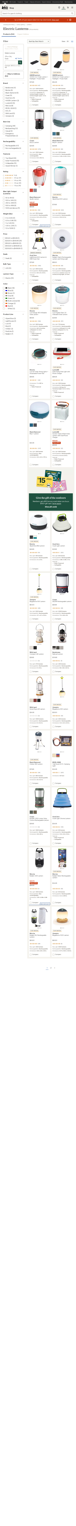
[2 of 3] (39, 533)
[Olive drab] (58, 647)
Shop (12, 8)
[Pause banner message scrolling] (70, 20)
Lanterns (29, 24)
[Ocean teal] (35, 537)
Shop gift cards (51, 507)
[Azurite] (54, 133)
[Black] (35, 425)
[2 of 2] (39, 186)
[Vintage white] (61, 647)
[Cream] (31, 647)
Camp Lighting (21, 24)
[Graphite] (35, 190)
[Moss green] (31, 812)
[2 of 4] (38, 69)
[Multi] (58, 755)
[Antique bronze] (54, 647)
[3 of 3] (40, 533)
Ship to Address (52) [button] (12, 75)
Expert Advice (23, 34)
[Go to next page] (54, 968)
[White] (31, 700)
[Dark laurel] (58, 133)
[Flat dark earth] (35, 812)
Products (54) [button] (8, 34)
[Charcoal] (31, 537)
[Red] (35, 700)
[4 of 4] (40, 69)
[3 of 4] (39, 69)
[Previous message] (6, 20)
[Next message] (67, 20)
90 (72, 41)
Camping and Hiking (9, 24)
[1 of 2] (38, 186)
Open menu (72, 7)
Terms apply (56, 503)
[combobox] (38, 13)
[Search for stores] (20, 62)
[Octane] (31, 190)
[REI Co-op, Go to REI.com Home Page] (5, 7)
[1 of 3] (38, 533)
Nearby (19, 58)
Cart (68, 7)
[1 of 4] (60, 69)
